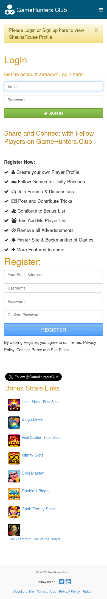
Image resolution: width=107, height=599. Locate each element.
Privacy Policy (69, 591)
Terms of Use (46, 591)
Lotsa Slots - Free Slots (41, 401)
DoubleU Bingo (35, 490)
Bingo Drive (32, 419)
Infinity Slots (33, 455)
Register (53, 329)
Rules (87, 591)
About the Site (23, 591)
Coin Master (33, 473)
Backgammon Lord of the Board (34, 538)
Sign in (55, 113)
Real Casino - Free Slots (41, 437)
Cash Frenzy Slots (38, 508)
